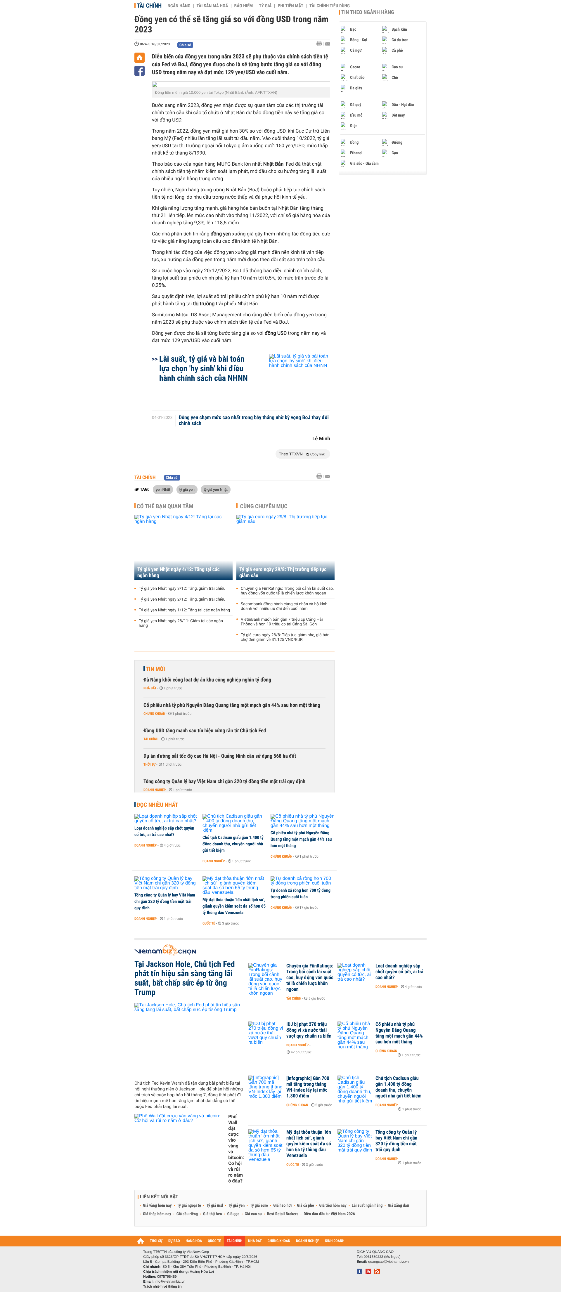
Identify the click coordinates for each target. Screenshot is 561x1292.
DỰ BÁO (174, 1241)
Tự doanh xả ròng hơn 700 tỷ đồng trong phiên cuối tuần (300, 893)
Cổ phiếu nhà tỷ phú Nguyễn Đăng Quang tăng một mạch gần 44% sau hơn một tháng (231, 705)
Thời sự (149, 764)
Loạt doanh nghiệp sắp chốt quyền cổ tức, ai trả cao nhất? (164, 831)
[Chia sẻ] (139, 71)
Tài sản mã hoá (212, 5)
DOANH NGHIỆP (307, 1241)
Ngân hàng (178, 5)
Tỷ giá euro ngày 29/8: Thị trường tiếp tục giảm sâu (282, 572)
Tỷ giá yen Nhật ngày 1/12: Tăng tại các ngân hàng (184, 610)
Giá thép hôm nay (157, 1214)
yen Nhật (163, 489)
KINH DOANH (334, 1241)
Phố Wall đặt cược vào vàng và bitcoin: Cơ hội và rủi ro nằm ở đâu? (236, 1149)
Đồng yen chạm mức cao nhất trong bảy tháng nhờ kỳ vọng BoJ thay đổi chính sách (254, 420)
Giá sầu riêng (187, 1214)
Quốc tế (208, 923)
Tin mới (155, 668)
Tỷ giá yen (236, 1205)
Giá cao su (253, 1214)
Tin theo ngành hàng (367, 12)
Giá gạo (233, 1214)
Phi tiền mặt (290, 5)
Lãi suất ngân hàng (367, 1205)
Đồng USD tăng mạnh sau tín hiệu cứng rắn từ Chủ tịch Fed (204, 731)
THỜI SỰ (156, 1241)
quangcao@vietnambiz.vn (388, 1262)
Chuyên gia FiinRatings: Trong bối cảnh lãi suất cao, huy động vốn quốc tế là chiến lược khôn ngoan (287, 591)
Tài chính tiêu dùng (329, 5)
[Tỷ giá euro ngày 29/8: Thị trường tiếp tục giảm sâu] (285, 547)
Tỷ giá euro (259, 1205)
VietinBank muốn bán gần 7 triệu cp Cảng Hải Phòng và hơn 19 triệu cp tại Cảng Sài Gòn (282, 622)
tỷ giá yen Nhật (216, 489)
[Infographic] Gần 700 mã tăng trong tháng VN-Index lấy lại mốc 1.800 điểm (307, 1087)
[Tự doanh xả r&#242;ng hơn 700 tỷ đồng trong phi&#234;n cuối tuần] (303, 881)
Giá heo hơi (282, 1205)
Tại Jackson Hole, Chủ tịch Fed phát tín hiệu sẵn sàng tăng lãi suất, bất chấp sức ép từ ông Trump (184, 978)
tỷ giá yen (187, 489)
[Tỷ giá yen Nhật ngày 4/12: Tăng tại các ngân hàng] (183, 547)
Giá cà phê (305, 1205)
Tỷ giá (265, 5)
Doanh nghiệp (154, 790)
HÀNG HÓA (194, 1241)
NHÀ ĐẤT (255, 1241)
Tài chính (149, 5)
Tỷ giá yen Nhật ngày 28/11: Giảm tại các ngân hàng (181, 623)
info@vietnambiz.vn (170, 1281)
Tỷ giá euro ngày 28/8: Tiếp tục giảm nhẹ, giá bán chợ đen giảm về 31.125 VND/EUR (285, 637)
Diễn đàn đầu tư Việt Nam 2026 (329, 1214)
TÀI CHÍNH (234, 1241)
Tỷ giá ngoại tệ (189, 1205)
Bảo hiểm (243, 5)
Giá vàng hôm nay (157, 1205)
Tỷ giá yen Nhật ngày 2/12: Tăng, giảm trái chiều (182, 599)
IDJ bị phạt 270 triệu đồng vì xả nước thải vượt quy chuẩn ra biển (308, 1030)
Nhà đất (150, 688)
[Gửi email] (327, 44)
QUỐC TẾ (214, 1241)
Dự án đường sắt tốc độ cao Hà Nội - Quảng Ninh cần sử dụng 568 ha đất (219, 756)
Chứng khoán (154, 714)
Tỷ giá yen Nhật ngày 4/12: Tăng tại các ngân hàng (178, 572)
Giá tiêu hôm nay (333, 1205)
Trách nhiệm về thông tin (162, 1286)
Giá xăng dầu (398, 1205)
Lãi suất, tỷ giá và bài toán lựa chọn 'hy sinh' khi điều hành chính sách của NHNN (203, 368)
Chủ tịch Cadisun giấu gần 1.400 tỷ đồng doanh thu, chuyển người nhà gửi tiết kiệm (233, 844)
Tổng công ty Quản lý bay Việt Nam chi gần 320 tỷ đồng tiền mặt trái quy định (224, 781)
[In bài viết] (320, 43)
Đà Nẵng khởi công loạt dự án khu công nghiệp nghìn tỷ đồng (207, 680)
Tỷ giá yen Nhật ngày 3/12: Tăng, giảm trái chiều (182, 588)
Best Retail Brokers (283, 1214)
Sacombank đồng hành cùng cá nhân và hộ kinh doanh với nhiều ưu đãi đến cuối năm (284, 606)
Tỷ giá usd (214, 1205)
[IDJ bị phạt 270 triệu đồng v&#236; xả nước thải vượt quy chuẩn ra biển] (265, 1033)
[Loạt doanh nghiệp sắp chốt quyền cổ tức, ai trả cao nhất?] (166, 818)
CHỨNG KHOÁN (279, 1241)
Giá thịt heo (212, 1214)
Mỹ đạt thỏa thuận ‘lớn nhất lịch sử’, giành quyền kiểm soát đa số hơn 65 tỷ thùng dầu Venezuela (234, 906)
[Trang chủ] (139, 58)
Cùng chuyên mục (264, 506)
